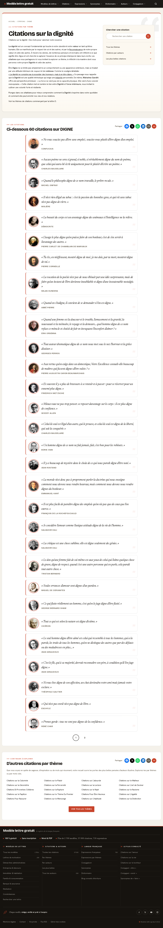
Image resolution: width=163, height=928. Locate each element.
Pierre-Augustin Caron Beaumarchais (62, 373)
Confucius (47, 149)
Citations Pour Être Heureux (93, 794)
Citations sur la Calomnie (17, 780)
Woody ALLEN (48, 413)
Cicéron (45, 626)
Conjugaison (138, 4)
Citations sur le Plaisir (53, 780)
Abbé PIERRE (47, 307)
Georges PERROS (50, 353)
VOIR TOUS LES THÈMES (81, 809)
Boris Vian (47, 450)
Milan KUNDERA (49, 291)
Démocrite (47, 226)
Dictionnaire (110, 4)
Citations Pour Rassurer (16, 798)
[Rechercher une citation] (148, 36)
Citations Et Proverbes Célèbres (20, 789)
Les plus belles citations (128, 59)
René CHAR (47, 726)
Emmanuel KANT (50, 493)
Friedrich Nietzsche (52, 393)
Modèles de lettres (49, 4)
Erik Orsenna (48, 333)
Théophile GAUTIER (51, 692)
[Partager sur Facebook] (126, 126)
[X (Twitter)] (145, 912)
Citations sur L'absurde (91, 780)
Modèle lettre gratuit (20, 3)
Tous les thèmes (128, 47)
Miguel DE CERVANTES (53, 590)
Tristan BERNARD (50, 574)
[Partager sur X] (132, 126)
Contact (22, 922)
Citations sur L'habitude (91, 798)
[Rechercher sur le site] (156, 4)
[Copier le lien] (154, 126)
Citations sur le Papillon (17, 794)
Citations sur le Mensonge (55, 798)
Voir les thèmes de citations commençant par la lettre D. (32, 101)
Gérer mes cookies (58, 922)
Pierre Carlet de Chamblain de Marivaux (64, 246)
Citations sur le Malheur (129, 780)
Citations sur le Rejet (90, 789)
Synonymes (95, 4)
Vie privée (33, 922)
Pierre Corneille (50, 266)
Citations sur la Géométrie (18, 785)
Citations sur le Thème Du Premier (58, 794)
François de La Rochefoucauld (59, 513)
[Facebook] (139, 912)
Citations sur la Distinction (130, 798)
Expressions (80, 4)
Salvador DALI (49, 530)
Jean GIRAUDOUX (50, 652)
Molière (45, 206)
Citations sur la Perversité (55, 785)
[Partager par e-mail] (148, 126)
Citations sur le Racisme (129, 789)
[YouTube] (151, 912)
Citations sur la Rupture (54, 789)
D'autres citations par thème (34, 763)
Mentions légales (9, 922)
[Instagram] (157, 912)
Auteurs (124, 4)
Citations (65, 4)
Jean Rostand (48, 468)
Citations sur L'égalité (128, 794)
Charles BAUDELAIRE (52, 169)
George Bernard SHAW (53, 608)
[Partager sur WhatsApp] (137, 126)
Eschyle (46, 708)
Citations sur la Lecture (91, 785)
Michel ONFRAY (49, 185)
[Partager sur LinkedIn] (143, 126)
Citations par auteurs (128, 53)
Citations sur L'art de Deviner (131, 785)
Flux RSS (44, 922)
